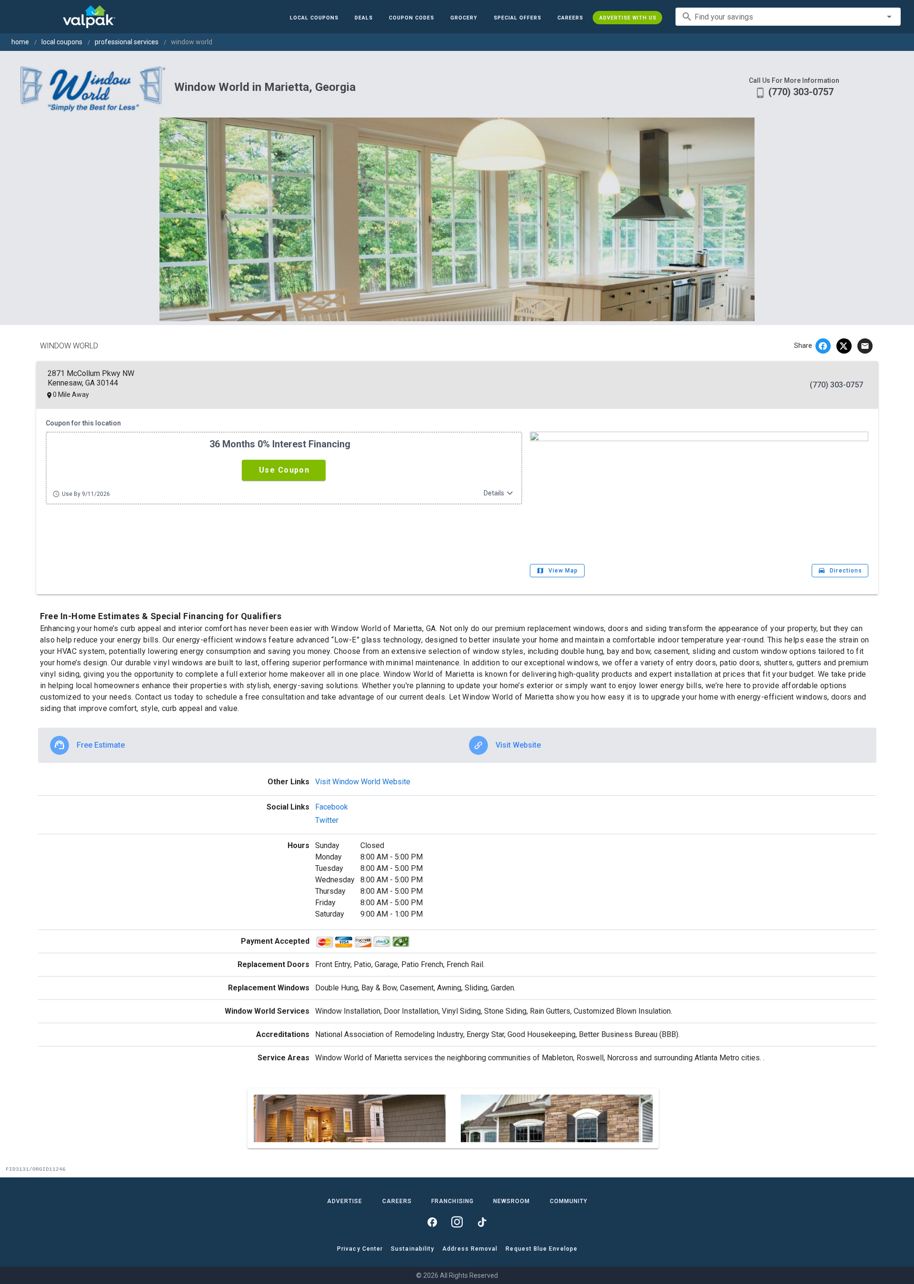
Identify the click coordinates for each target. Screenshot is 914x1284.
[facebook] (823, 346)
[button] (517, 17)
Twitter (326, 820)
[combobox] (788, 17)
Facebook (331, 806)
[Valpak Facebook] (432, 1222)
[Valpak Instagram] (457, 1222)
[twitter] (844, 346)
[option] (248, 745)
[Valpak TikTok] (481, 1222)
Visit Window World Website (362, 781)
